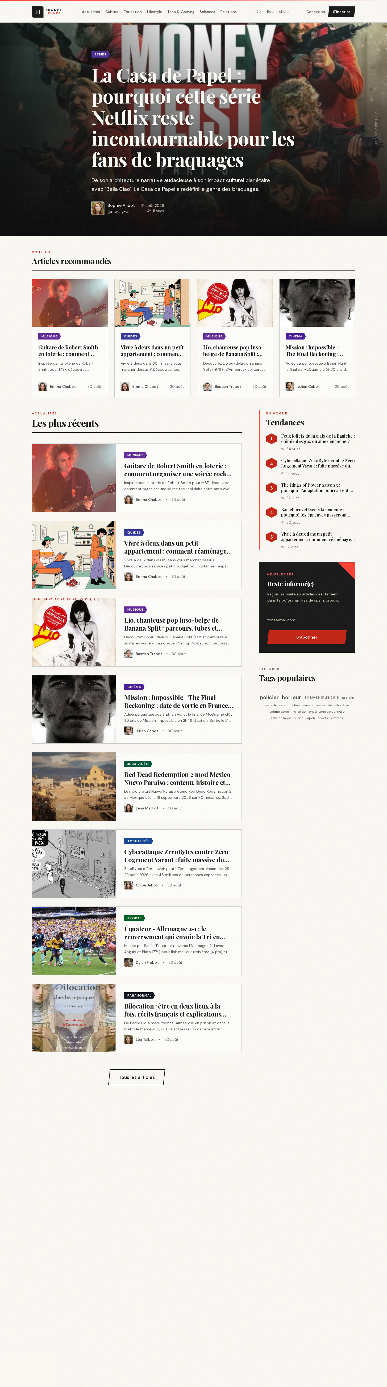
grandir (348, 697)
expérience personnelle (326, 711)
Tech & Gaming (180, 11)
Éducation (133, 11)
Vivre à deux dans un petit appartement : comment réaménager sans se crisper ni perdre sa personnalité (317, 536)
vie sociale (324, 705)
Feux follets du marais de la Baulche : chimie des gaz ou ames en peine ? (318, 438)
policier (269, 697)
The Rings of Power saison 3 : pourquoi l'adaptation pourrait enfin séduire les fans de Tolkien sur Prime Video (316, 487)
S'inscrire (342, 11)
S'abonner (307, 637)
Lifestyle (154, 11)
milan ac (299, 711)
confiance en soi (301, 705)
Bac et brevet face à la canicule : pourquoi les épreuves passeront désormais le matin (314, 512)
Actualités (91, 11)
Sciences (207, 11)
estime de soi (279, 711)
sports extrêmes (330, 718)
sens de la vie (275, 705)
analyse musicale (321, 697)
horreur (291, 697)
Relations (228, 11)
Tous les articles (137, 1077)
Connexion (315, 11)
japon (310, 718)
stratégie (342, 705)
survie (298, 718)
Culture (111, 11)
